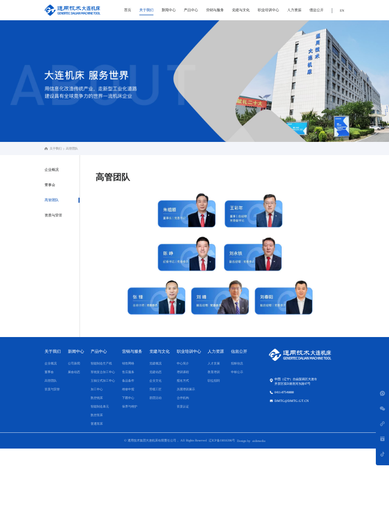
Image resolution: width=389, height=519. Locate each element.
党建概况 (155, 363)
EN (342, 10)
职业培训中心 (268, 10)
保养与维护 (129, 406)
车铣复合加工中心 (103, 372)
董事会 (50, 185)
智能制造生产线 (101, 363)
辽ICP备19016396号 (222, 440)
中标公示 (237, 372)
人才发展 (214, 363)
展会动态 (74, 372)
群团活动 (155, 397)
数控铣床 (97, 397)
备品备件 (128, 380)
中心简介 (183, 363)
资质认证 (183, 406)
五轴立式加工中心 (103, 380)
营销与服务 (215, 10)
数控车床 (97, 415)
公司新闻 (74, 363)
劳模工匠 (155, 389)
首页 (127, 10)
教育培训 (214, 372)
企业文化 (155, 380)
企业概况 (52, 170)
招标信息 (237, 363)
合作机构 (183, 397)
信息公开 (316, 10)
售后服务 (128, 372)
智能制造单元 (100, 406)
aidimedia (258, 440)
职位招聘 (214, 380)
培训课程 (183, 372)
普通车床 (97, 423)
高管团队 (52, 200)
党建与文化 (241, 10)
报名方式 (183, 380)
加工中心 (97, 389)
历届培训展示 (186, 389)
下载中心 (128, 397)
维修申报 (128, 389)
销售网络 (128, 363)
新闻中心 (169, 10)
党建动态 (155, 372)
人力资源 (294, 10)
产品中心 (191, 10)
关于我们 (146, 10)
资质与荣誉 (53, 215)
